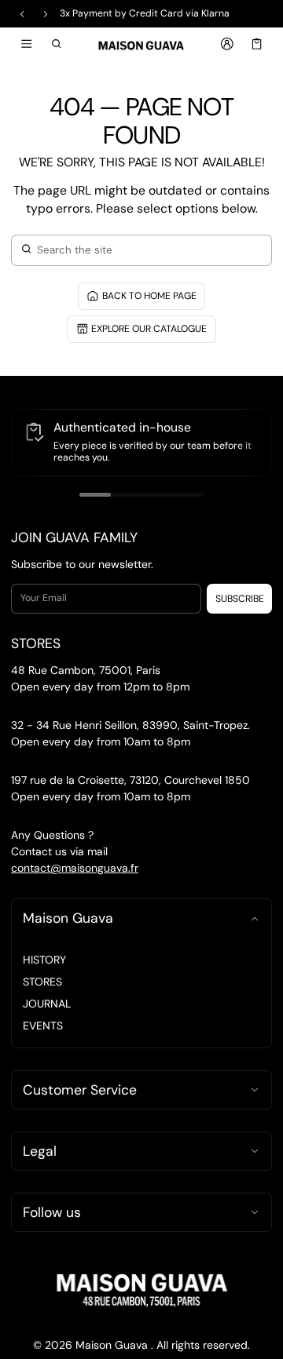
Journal (47, 1003)
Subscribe (239, 598)
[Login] (226, 44)
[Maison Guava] (141, 44)
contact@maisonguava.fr (74, 868)
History (44, 960)
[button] (57, 44)
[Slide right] (46, 14)
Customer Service (80, 1089)
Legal (40, 1151)
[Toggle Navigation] (26, 44)
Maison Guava (68, 918)
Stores (42, 982)
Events (43, 1025)
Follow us (52, 1212)
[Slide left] (22, 14)
